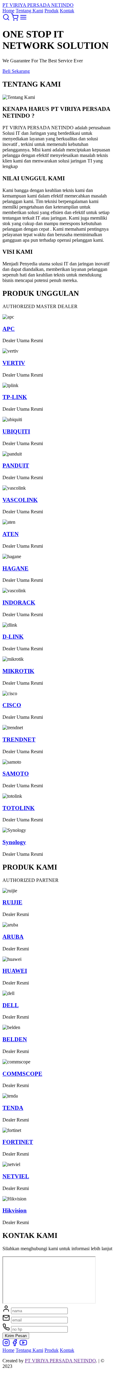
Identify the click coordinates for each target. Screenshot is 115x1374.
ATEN (10, 534)
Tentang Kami (29, 10)
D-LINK (13, 636)
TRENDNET (19, 739)
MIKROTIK (18, 671)
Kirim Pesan (16, 1335)
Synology (14, 842)
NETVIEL (15, 1176)
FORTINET (17, 1142)
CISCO (11, 705)
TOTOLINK (18, 808)
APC (8, 329)
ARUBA (13, 937)
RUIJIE (12, 902)
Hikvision (14, 1210)
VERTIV (13, 363)
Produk (51, 10)
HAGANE (15, 568)
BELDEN (14, 1039)
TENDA (12, 1108)
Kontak (67, 10)
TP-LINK (14, 397)
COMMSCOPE (22, 1074)
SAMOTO (15, 773)
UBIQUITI (16, 431)
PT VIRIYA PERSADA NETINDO (60, 1360)
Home (8, 10)
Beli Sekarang (16, 71)
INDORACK (18, 602)
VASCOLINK (20, 500)
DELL (10, 1005)
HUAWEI (14, 971)
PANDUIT (15, 465)
